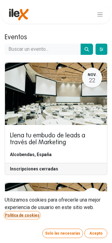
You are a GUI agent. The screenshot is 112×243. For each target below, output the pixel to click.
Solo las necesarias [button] (62, 233)
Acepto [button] (96, 233)
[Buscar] (87, 49)
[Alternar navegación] (100, 14)
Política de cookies (22, 215)
